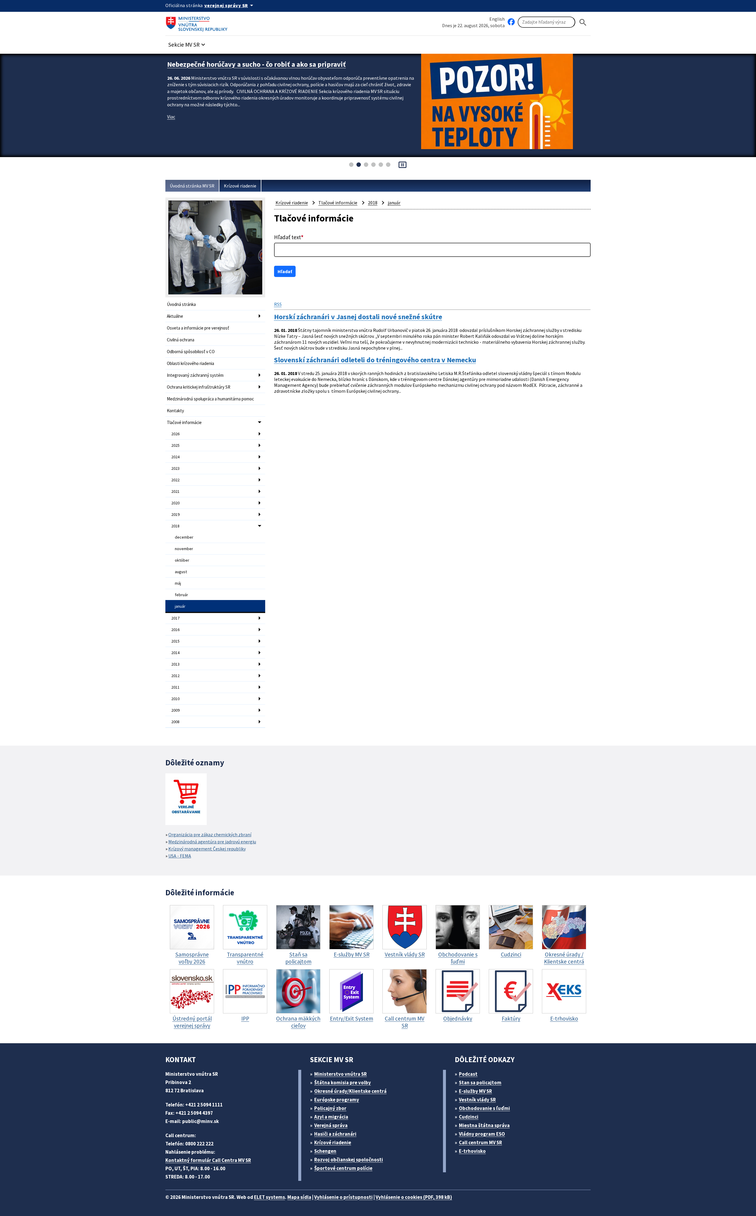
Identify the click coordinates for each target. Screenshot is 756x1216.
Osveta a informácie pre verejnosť (198, 328)
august (181, 571)
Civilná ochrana (180, 340)
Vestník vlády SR (477, 1099)
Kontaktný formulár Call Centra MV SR (208, 1160)
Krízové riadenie (240, 186)
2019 (175, 514)
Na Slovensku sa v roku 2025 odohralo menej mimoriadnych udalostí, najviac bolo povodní (287, 69)
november (184, 548)
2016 (175, 629)
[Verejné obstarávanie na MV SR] (186, 799)
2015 (175, 641)
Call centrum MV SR (480, 1142)
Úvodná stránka (181, 304)
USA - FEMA (179, 856)
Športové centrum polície (343, 1168)
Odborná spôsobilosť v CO (191, 351)
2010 (175, 698)
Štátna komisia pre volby (342, 1082)
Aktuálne (175, 316)
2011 (175, 687)
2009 (175, 710)
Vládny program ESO (482, 1134)
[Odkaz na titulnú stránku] (197, 22)
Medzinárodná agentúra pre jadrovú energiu (212, 842)
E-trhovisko (472, 1151)
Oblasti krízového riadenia (190, 363)
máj (178, 583)
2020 (175, 503)
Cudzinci (468, 1117)
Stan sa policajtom (480, 1082)
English (497, 19)
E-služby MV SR (475, 1091)
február (181, 594)
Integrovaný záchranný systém (195, 375)
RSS (278, 304)
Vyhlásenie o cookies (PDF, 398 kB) (414, 1197)
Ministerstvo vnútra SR (340, 1074)
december (184, 537)
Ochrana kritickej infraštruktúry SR (198, 387)
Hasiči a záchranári (335, 1134)
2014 (175, 652)
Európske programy (336, 1099)
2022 (175, 480)
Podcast (468, 1074)
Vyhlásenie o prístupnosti (343, 1197)
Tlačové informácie (184, 422)
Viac (171, 126)
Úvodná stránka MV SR (192, 186)
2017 (175, 618)
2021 (175, 491)
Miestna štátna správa (484, 1125)
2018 (175, 526)
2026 (175, 433)
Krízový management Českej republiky (207, 849)
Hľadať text (289, 237)
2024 (175, 456)
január (180, 606)
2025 (175, 445)
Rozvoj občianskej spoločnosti (348, 1159)
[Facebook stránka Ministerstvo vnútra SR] (511, 22)
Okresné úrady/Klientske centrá (350, 1091)
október (182, 560)
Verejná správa (331, 1125)
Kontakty (175, 410)
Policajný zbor (330, 1108)
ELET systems (269, 1197)
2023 (175, 468)
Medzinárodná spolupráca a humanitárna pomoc (210, 399)
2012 (175, 675)
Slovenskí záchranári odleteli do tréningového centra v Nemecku (375, 360)
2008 (175, 721)
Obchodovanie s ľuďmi (484, 1108)
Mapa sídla (299, 1197)
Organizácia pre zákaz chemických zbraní (209, 834)
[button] (187, 43)
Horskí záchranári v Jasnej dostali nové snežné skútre (358, 316)
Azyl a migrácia (331, 1117)
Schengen (325, 1151)
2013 (175, 664)
